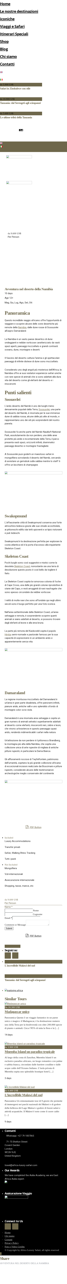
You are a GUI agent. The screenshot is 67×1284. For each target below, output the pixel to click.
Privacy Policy (12, 1243)
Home (5, 3)
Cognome (37, 914)
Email (8, 918)
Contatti (7, 64)
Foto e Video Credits (15, 1246)
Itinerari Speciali (14, 33)
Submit (9, 928)
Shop (4, 41)
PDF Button (35, 827)
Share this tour (12, 946)
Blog (4, 48)
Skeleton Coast (22, 566)
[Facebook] (8, 955)
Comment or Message (15, 925)
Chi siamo (8, 56)
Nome (36, 910)
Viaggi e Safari (12, 26)
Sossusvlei (44, 409)
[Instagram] (22, 130)
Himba (8, 634)
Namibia (22, 327)
